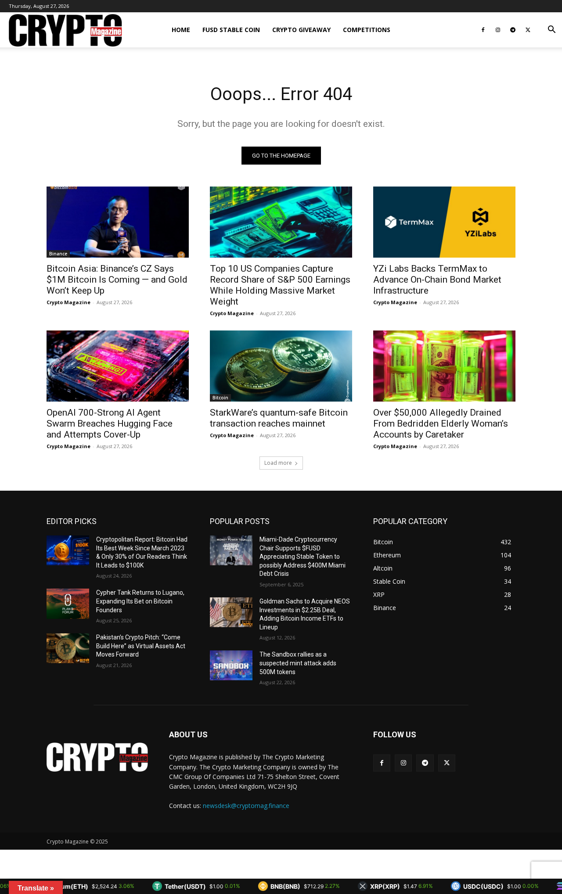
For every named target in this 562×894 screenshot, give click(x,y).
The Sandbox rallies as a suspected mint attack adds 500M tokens (297, 663)
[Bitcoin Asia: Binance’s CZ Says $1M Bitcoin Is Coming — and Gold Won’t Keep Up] (118, 222)
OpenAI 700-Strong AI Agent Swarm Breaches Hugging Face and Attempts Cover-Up (110, 423)
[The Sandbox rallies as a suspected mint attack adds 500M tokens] (231, 665)
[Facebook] (483, 29)
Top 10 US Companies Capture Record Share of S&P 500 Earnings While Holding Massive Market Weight (280, 285)
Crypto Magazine (68, 302)
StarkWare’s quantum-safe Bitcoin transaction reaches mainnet (279, 418)
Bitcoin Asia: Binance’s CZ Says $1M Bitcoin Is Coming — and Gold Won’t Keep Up (117, 279)
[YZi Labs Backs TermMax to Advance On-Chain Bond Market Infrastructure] (444, 222)
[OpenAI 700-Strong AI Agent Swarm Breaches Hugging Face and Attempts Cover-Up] (118, 366)
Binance (58, 254)
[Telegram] (512, 29)
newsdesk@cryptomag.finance (246, 805)
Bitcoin (220, 398)
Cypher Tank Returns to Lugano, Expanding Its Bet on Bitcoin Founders (140, 601)
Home (181, 29)
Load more (278, 463)
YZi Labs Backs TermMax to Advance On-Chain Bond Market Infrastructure (437, 279)
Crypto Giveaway (301, 29)
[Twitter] (527, 29)
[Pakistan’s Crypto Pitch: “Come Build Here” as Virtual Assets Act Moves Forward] (68, 648)
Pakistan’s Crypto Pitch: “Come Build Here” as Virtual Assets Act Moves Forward (140, 646)
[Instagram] (497, 29)
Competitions (366, 29)
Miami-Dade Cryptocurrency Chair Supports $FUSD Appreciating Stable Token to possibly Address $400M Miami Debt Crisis (302, 556)
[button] (551, 30)
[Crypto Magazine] (97, 757)
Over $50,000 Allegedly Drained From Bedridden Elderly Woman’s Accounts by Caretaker (440, 423)
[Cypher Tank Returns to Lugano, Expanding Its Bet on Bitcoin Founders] (68, 603)
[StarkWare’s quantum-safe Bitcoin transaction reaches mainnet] (281, 366)
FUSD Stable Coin (231, 29)
